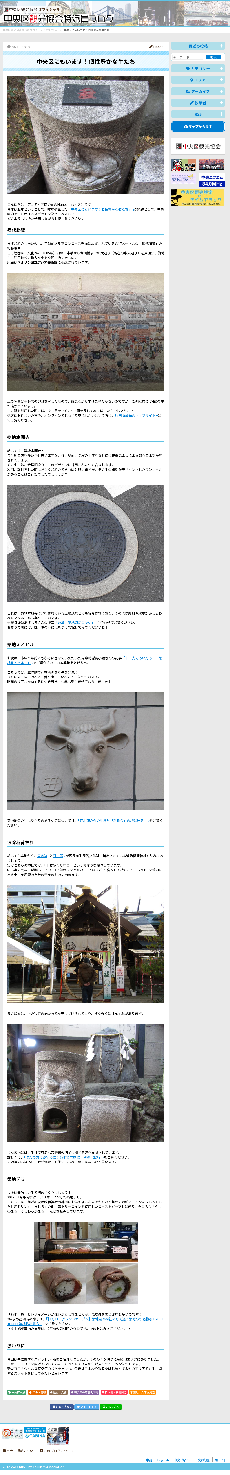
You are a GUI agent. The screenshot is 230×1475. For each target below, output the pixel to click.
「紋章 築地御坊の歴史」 (74, 622)
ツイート (88, 1406)
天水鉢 (42, 855)
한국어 (220, 1459)
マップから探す (200, 126)
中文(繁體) (202, 1459)
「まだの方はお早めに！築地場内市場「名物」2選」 (63, 1157)
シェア (63, 1406)
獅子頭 (58, 855)
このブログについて (58, 1450)
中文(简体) (182, 1459)
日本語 (147, 1459)
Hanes (158, 46)
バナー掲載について (21, 1450)
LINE (112, 1406)
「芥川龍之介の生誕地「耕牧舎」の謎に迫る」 (112, 820)
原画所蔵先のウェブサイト (135, 415)
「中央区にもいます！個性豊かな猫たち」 (100, 209)
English (163, 1459)
